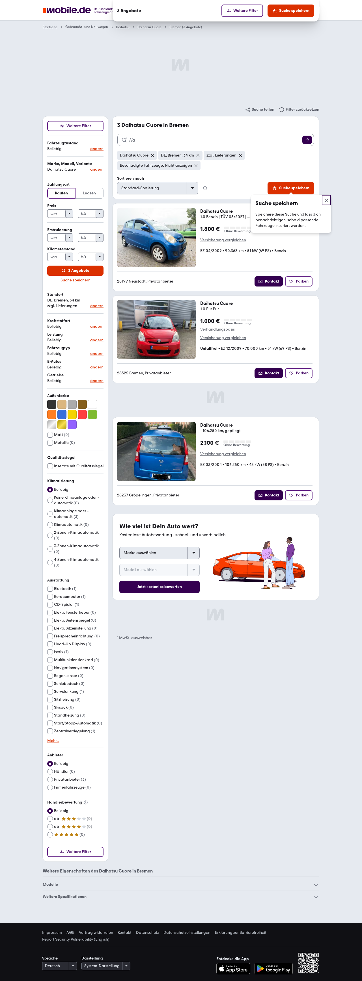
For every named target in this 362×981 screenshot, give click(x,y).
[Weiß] (92, 404)
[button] (75, 146)
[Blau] (62, 414)
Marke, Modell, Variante (69, 163)
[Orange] (52, 414)
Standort (55, 294)
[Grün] (92, 414)
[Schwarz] (52, 404)
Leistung (55, 334)
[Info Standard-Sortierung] (205, 188)
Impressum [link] (52, 932)
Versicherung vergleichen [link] (223, 240)
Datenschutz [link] (147, 932)
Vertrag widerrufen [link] (96, 932)
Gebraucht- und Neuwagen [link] (86, 27)
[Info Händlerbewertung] (85, 802)
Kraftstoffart (58, 320)
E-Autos (54, 361)
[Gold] (62, 425)
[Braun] (82, 404)
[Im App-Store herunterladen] (234, 968)
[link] (259, 109)
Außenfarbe (58, 395)
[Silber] (52, 425)
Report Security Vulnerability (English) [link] (75, 939)
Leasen (89, 193)
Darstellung (92, 958)
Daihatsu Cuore (149, 27)
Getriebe (55, 375)
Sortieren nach (130, 178)
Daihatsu (123, 27)
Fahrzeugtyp (58, 348)
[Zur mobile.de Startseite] (89, 10)
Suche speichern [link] (75, 280)
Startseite (50, 27)
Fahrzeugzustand (63, 143)
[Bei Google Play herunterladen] (274, 968)
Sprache (50, 958)
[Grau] (72, 404)
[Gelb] (72, 414)
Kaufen (61, 193)
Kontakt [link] (125, 932)
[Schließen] (326, 200)
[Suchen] (307, 140)
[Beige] (62, 404)
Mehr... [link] (53, 741)
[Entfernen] (152, 155)
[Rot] (82, 414)
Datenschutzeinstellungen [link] (186, 932)
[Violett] (72, 425)
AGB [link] (70, 932)
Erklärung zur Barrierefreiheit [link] (240, 932)
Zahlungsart (58, 184)
